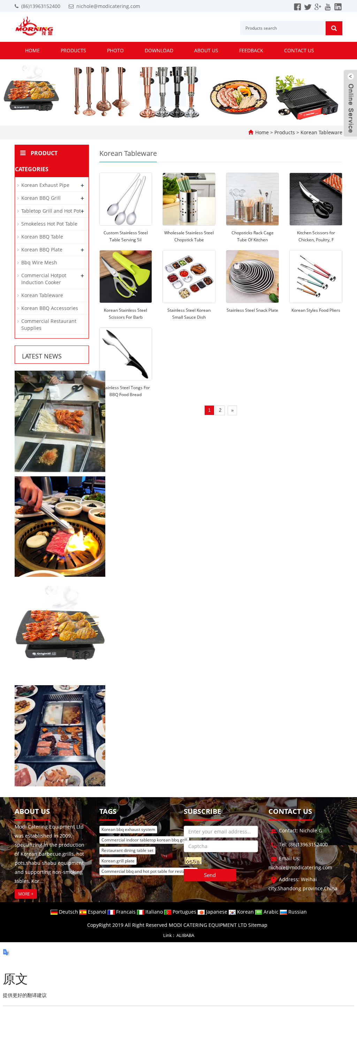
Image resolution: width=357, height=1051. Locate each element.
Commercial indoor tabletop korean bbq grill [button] (144, 840)
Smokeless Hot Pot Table (49, 223)
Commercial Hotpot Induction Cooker (43, 279)
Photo (115, 50)
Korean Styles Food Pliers (315, 310)
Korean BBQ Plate (41, 249)
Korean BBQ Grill (41, 198)
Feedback (251, 50)
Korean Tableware (320, 132)
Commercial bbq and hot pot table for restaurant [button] (148, 871)
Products (73, 50)
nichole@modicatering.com (108, 6)
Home (32, 50)
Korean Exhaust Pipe (45, 185)
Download (159, 50)
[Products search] (334, 28)
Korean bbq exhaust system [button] (128, 829)
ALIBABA (185, 935)
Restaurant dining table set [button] (127, 850)
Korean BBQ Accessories (49, 308)
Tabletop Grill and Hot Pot (51, 210)
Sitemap (257, 925)
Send (210, 874)
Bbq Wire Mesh (39, 262)
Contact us (299, 50)
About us (206, 50)
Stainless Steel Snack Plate (252, 310)
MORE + (25, 894)
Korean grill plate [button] (118, 861)
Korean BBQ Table (42, 236)
